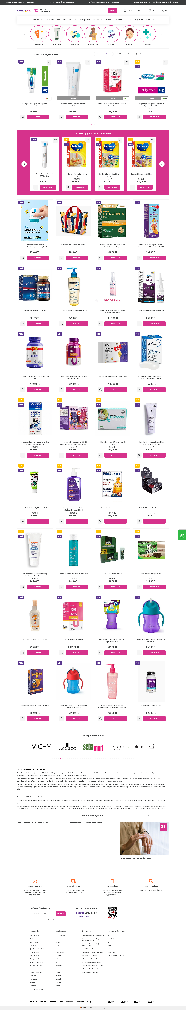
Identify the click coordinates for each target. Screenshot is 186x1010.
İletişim (110, 949)
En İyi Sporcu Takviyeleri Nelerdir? (92, 962)
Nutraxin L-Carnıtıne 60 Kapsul (35, 310)
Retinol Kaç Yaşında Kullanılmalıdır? (93, 952)
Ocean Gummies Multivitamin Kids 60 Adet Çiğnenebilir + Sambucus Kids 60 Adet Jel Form (73, 443)
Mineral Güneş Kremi (36, 962)
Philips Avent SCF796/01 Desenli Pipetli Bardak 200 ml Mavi (73, 706)
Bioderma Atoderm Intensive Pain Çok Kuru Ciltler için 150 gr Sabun (151, 377)
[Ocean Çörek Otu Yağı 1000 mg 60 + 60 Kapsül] (22, 389)
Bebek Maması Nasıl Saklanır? (91, 959)
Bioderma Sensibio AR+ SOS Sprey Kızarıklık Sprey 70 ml (112, 312)
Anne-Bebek (61, 20)
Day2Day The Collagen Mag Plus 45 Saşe (112, 376)
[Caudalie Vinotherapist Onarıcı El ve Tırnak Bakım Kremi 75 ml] (139, 455)
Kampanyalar (37, 20)
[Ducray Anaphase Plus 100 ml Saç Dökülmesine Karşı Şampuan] (22, 587)
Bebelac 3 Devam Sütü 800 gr (77, 174)
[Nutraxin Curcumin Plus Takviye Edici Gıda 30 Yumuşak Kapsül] (100, 258)
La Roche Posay (61, 935)
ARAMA (112, 10)
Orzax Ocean (60, 952)
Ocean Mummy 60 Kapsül (74, 639)
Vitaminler (150, 20)
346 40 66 (86, 913)
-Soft (82, 1008)
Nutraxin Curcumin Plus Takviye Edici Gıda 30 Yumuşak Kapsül (112, 246)
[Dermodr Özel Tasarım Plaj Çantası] (61, 258)
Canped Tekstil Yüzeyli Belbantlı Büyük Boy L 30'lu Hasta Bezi (109, 175)
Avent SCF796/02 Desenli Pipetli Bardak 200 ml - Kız (151, 641)
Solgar (58, 945)
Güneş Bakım (85, 20)
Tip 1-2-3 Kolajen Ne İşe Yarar (91, 949)
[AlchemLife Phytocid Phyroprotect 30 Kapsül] (100, 455)
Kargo (109, 935)
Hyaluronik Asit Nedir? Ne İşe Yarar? (136, 858)
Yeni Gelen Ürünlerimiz (124, 54)
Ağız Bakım (50, 20)
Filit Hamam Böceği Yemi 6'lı (151, 574)
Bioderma (59, 965)
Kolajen (32, 982)
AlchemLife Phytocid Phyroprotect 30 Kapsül (112, 443)
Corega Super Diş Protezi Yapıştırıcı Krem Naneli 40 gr (34, 105)
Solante (58, 942)
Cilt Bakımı (33, 986)
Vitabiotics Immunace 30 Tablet (112, 508)
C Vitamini (33, 939)
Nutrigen (58, 955)
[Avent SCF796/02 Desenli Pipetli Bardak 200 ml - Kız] (139, 652)
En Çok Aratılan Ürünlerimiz (104, 54)
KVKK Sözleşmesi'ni (38, 919)
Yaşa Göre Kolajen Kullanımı (90, 972)
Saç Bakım (139, 20)
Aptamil (58, 975)
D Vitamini (33, 945)
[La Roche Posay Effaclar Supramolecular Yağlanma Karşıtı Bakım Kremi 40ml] (22, 258)
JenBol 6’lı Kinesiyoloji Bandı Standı (151, 508)
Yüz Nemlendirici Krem (37, 989)
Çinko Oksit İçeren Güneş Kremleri (92, 965)
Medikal (109, 20)
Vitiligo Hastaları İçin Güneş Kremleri (93, 935)
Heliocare (59, 939)
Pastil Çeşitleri (34, 952)
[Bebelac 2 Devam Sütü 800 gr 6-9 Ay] (35, 187)
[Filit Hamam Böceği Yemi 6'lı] (139, 587)
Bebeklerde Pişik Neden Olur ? (91, 969)
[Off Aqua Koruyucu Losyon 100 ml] (22, 652)
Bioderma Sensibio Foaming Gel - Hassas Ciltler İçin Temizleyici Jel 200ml (112, 706)
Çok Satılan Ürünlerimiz (143, 54)
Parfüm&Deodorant (124, 20)
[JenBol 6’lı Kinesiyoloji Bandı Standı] (139, 521)
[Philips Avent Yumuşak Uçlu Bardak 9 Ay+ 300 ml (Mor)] (100, 652)
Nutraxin (58, 949)
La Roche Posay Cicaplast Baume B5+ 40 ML (73, 105)
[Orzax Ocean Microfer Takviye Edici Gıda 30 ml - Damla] (100, 117)
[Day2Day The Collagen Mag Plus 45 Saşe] (100, 389)
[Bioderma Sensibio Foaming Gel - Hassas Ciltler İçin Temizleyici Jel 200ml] (100, 718)
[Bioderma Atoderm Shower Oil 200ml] (61, 323)
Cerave (58, 972)
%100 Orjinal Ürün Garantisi (116, 955)
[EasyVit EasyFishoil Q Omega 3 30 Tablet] (22, 718)
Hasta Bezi (33, 979)
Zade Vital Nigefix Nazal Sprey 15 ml (151, 310)
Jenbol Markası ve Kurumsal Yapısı (32, 823)
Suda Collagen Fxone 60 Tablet (151, 705)
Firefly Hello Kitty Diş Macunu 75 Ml (35, 508)
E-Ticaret (86, 1008)
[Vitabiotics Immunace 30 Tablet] (100, 521)
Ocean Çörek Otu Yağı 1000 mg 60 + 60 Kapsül (35, 377)
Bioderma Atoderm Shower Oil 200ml (74, 310)
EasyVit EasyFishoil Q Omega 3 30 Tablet (35, 705)
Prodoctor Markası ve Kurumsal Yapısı (85, 823)
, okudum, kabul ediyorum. (45, 919)
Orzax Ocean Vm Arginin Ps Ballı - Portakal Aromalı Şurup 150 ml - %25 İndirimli (151, 246)
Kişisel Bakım (98, 20)
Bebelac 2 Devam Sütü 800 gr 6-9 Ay (44, 175)
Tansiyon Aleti (34, 959)
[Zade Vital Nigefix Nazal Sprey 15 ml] (139, 323)
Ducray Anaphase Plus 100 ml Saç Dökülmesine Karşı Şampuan (35, 575)
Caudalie (58, 969)
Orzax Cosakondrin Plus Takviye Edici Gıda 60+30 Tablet (74, 377)
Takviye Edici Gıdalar (36, 972)
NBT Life (58, 959)
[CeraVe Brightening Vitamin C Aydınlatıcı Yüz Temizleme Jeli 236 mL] (61, 521)
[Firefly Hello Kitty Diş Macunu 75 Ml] (22, 521)
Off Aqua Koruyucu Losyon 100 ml (35, 639)
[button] (24, 35)
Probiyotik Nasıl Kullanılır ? (90, 955)
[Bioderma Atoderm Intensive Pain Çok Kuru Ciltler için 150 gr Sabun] (139, 389)
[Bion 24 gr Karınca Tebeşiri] (100, 587)
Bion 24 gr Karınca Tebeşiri (112, 574)
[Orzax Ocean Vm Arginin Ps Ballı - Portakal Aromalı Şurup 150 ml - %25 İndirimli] (139, 258)
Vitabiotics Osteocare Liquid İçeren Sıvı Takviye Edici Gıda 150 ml (35, 443)
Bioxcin (58, 986)
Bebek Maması (34, 935)
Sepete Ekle (38, 117)
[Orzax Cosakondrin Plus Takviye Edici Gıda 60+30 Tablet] (61, 389)
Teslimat (110, 945)
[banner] (41, 747)
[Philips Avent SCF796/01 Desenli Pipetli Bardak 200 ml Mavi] (61, 718)
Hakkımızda (111, 952)
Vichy (57, 962)
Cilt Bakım (73, 20)
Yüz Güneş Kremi (35, 969)
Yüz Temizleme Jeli (36, 965)
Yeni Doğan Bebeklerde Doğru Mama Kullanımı (91, 944)
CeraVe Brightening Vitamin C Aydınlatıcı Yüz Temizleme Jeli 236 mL (73, 509)
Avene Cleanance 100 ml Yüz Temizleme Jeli (73, 575)
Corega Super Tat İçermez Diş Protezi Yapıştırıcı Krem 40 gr (151, 105)
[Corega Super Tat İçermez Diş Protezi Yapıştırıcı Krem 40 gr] (139, 117)
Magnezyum (34, 942)
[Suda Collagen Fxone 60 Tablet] (139, 718)
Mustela (58, 982)
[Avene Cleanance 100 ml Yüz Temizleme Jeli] (61, 587)
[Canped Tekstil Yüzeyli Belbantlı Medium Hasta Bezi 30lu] (132, 187)
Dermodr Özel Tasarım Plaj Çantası (73, 245)
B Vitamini (33, 975)
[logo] (24, 10)
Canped (58, 979)
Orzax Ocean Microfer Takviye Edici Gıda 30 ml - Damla (112, 105)
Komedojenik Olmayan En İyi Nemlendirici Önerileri (90, 939)
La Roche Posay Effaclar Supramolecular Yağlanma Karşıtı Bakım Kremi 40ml (35, 246)
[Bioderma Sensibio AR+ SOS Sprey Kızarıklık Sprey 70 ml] (100, 323)
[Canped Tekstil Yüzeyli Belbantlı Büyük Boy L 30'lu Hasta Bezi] (100, 187)
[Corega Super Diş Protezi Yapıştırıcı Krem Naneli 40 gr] (22, 117)
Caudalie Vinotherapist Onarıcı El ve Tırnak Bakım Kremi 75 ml (151, 443)
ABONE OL (60, 913)
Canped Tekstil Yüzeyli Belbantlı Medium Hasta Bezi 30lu (141, 175)
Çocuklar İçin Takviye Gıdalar (39, 949)
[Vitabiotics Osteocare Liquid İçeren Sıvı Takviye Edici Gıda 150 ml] (22, 455)
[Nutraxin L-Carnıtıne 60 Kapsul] (22, 323)
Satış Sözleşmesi (113, 939)
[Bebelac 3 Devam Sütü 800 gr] (68, 187)
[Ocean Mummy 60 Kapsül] (61, 652)
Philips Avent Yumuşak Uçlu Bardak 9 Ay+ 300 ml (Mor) (112, 641)
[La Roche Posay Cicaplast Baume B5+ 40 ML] (61, 117)
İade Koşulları (112, 942)
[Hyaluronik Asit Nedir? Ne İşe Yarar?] (144, 838)
